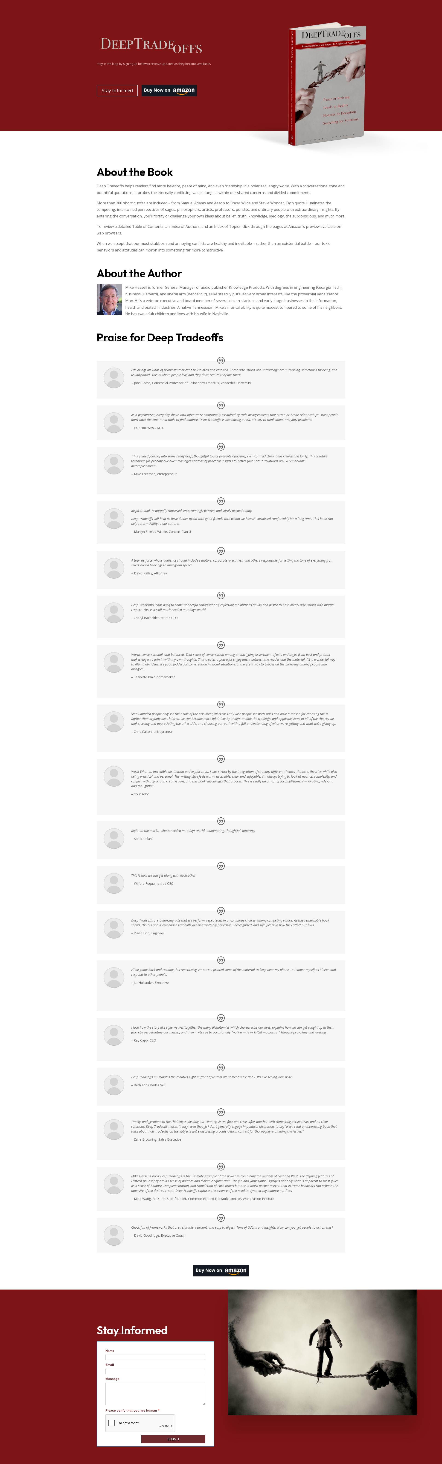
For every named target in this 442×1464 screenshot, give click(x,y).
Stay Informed (117, 90)
